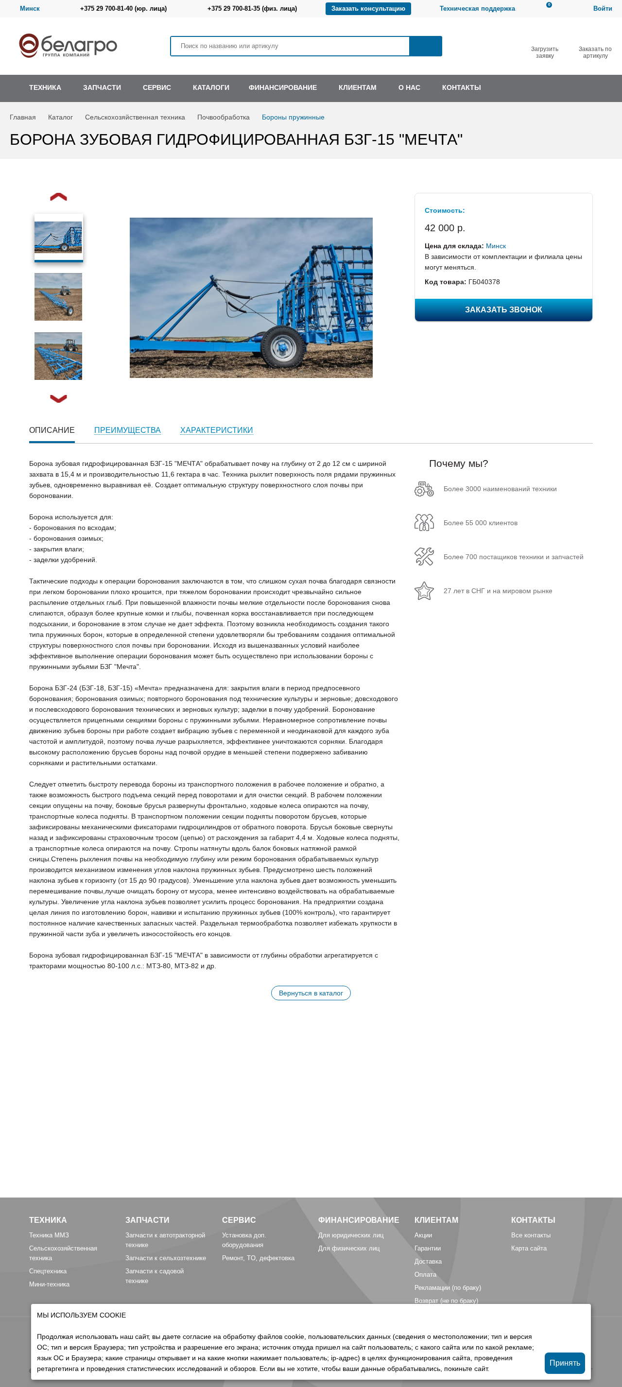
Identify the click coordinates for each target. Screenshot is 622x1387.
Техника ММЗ (49, 1235)
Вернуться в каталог (311, 993)
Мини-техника (49, 1284)
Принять (565, 1363)
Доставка (428, 1261)
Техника (48, 1220)
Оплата (425, 1274)
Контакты (533, 1220)
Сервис (239, 1220)
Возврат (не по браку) (446, 1300)
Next (59, 399)
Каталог (60, 117)
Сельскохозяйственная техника (135, 117)
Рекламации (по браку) (448, 1287)
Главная (23, 117)
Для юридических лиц (350, 1235)
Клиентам (436, 1220)
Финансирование (358, 1220)
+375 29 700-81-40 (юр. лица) (123, 8)
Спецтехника (48, 1271)
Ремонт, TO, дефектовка (258, 1258)
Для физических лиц (349, 1248)
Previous (58, 197)
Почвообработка (223, 117)
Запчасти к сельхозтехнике (165, 1258)
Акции (423, 1235)
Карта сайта (529, 1248)
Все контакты (531, 1235)
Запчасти (147, 1220)
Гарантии (428, 1248)
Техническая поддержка (477, 8)
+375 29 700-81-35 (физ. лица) (252, 8)
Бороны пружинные (293, 117)
